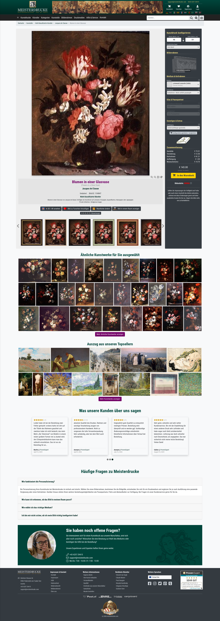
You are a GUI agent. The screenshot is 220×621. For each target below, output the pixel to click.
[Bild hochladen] (201, 17)
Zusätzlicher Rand (172, 44)
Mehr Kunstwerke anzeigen (110, 399)
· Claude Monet (120, 578)
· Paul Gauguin (120, 580)
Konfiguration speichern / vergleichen (184, 133)
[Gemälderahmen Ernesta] (126, 232)
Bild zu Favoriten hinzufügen (77, 209)
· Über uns (53, 591)
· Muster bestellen (88, 591)
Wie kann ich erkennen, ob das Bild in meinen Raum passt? (47, 499)
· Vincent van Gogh (121, 575)
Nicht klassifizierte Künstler (43, 23)
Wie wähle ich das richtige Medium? (37, 507)
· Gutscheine (87, 589)
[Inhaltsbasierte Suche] (196, 17)
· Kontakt (53, 575)
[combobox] (183, 47)
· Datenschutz (54, 583)
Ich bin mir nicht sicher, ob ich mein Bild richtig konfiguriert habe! (50, 515)
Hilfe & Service (92, 18)
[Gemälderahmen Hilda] (102, 232)
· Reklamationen (55, 589)
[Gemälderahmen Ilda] (150, 232)
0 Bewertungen (95, 213)
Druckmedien (79, 18)
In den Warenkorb (184, 175)
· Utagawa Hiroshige (121, 586)
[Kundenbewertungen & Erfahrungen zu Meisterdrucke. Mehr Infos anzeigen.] (191, 580)
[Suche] (191, 17)
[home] (18, 17)
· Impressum (54, 578)
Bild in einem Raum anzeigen (127, 209)
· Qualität (85, 583)
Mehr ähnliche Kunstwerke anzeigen (110, 334)
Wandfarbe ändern (102, 209)
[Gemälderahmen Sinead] (30, 232)
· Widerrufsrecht (55, 586)
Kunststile (56, 18)
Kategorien (45, 18)
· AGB (52, 580)
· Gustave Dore (120, 589)
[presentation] (18, 226)
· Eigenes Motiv (87, 575)
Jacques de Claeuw (61, 23)
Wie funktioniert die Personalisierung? (38, 481)
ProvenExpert (45, 450)
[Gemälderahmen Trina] (54, 232)
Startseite (21, 23)
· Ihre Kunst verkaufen (90, 578)
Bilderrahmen (66, 18)
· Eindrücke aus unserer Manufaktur (94, 586)
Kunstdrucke (26, 18)
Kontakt (103, 17)
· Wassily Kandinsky (121, 583)
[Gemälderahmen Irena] (78, 232)
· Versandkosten (88, 580)
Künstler (36, 18)
